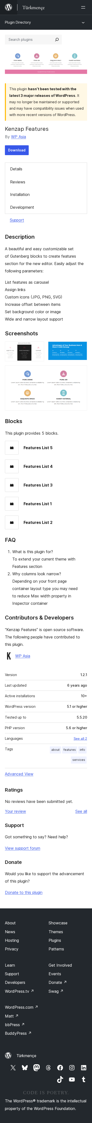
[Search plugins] (57, 39)
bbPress (15, 1024)
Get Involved (60, 965)
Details (16, 168)
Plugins (55, 940)
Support (17, 220)
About (10, 922)
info (82, 750)
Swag (56, 991)
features (70, 750)
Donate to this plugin (23, 892)
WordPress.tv (19, 991)
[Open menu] (84, 7)
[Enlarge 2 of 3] (80, 348)
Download (17, 150)
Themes (56, 931)
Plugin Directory (18, 22)
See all (81, 811)
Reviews (17, 181)
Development (22, 207)
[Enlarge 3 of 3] (80, 371)
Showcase (58, 922)
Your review (15, 811)
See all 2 (80, 738)
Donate (58, 982)
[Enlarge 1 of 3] (37, 348)
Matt (12, 1016)
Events (55, 973)
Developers (15, 982)
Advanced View (19, 773)
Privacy (11, 948)
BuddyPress (18, 1033)
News (10, 931)
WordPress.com (21, 1007)
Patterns (56, 948)
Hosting (12, 940)
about (55, 750)
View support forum (22, 848)
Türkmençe (26, 1055)
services (78, 760)
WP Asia (18, 136)
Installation (20, 194)
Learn (10, 965)
